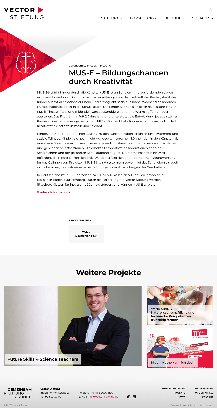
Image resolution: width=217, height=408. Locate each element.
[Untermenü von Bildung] (184, 18)
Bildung (105, 66)
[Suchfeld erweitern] (208, 10)
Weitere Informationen (55, 192)
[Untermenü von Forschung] (156, 18)
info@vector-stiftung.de (103, 396)
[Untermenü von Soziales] (212, 18)
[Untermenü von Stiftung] (121, 18)
